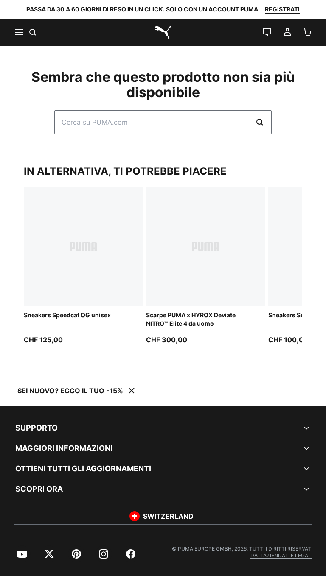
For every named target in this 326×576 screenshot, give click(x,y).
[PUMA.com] (163, 32)
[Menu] (18, 32)
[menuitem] (22, 553)
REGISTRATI (282, 9)
